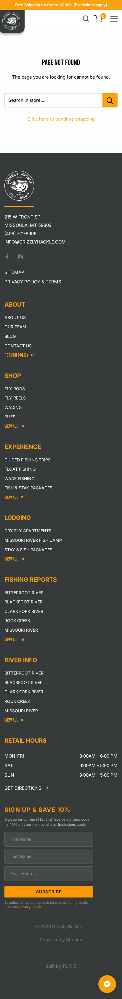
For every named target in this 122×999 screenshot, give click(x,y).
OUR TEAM (15, 326)
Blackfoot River (23, 601)
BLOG (10, 336)
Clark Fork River (23, 611)
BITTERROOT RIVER (24, 672)
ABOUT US (15, 317)
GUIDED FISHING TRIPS (27, 459)
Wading (13, 407)
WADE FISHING (19, 478)
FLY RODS (14, 388)
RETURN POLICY (16, 355)
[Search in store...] (110, 100)
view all (11, 497)
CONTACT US (18, 345)
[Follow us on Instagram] (20, 257)
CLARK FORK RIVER (23, 691)
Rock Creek (17, 620)
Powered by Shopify (61, 939)
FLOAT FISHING (20, 469)
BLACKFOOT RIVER (23, 682)
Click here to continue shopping (61, 119)
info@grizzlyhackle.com (35, 242)
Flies (9, 416)
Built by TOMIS (61, 966)
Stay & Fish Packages (28, 549)
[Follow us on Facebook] (7, 257)
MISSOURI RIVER (21, 710)
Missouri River (21, 630)
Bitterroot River (24, 592)
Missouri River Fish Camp (33, 540)
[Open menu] (114, 18)
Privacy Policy (30, 907)
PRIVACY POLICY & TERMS (32, 282)
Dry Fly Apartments (28, 530)
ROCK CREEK (17, 701)
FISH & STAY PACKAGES (28, 487)
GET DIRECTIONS (23, 788)
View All (11, 426)
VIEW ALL (11, 559)
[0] (98, 18)
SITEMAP (14, 272)
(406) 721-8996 (20, 233)
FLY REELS (15, 397)
